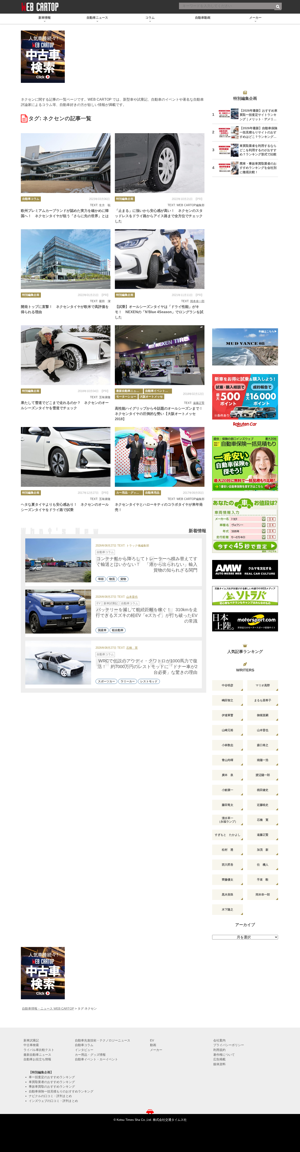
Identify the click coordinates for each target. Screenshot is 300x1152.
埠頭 (101, 579)
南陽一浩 (262, 760)
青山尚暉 (227, 760)
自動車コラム (30, 198)
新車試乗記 (111, 603)
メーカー (156, 1050)
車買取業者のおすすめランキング (52, 1082)
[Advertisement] (245, 255)
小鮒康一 (227, 790)
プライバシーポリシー (228, 1045)
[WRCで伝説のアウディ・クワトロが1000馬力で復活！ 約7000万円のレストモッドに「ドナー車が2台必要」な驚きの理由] (58, 663)
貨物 (123, 579)
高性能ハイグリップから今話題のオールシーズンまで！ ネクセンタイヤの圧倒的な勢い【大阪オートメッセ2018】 (160, 414)
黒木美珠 (227, 894)
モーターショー (126, 396)
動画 (153, 1045)
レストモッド (148, 681)
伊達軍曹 (227, 715)
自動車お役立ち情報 (37, 1059)
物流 (112, 579)
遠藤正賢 (198, 403)
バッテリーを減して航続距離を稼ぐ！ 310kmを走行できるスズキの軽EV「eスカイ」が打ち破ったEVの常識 (146, 615)
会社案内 (219, 1040)
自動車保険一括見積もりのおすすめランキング (61, 1091)
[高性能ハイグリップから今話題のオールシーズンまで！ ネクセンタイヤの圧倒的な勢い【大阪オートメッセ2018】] (159, 355)
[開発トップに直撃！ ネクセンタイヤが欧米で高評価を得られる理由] (65, 259)
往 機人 (262, 864)
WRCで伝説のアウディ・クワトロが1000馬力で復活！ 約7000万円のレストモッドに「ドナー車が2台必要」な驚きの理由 (147, 666)
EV (99, 603)
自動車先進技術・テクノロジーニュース (102, 1040)
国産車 (102, 630)
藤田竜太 (227, 805)
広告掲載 (219, 1059)
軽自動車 (117, 630)
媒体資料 (219, 1064)
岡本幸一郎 (197, 301)
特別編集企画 (124, 198)
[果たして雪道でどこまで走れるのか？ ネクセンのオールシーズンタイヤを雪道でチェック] (65, 355)
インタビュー (84, 1050)
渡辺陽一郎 (263, 775)
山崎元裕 (227, 730)
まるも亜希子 (262, 700)
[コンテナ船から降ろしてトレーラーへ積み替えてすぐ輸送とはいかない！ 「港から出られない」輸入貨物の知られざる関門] (58, 560)
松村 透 (227, 849)
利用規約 (219, 1050)
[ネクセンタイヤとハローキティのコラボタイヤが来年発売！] (159, 457)
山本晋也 (132, 597)
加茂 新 (262, 849)
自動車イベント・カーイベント (158, 390)
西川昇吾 (227, 864)
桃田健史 (262, 790)
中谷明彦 (227, 685)
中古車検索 (31, 1045)
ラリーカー (128, 681)
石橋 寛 (132, 648)
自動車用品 (152, 492)
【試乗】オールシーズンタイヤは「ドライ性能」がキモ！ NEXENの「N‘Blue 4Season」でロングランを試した (159, 312)
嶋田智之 (227, 700)
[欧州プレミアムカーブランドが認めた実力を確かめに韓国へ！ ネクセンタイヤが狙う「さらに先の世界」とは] (65, 163)
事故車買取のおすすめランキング (52, 1086)
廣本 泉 (227, 775)
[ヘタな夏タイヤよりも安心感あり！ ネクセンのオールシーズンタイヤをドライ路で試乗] (65, 457)
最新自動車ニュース (129, 390)
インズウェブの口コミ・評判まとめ (53, 1101)
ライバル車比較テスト (38, 1050)
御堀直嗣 (262, 715)
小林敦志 (227, 745)
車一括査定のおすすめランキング (52, 1077)
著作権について (224, 1054)
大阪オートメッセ (151, 396)
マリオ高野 (263, 685)
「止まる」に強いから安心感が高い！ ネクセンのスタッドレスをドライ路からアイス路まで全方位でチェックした (159, 216)
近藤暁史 (262, 805)
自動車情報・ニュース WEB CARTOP (48, 1008)
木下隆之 (227, 909)
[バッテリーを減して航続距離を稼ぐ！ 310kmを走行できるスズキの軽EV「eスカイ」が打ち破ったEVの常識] (58, 612)
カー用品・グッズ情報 (129, 492)
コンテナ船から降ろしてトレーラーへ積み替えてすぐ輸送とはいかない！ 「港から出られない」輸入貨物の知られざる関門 (146, 564)
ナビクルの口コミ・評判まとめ (50, 1096)
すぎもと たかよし (227, 834)
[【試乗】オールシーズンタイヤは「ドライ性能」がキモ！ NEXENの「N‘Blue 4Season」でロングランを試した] (159, 259)
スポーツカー (106, 681)
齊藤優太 (227, 879)
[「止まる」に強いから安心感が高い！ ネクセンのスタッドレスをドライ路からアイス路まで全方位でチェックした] (159, 163)
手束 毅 (262, 879)
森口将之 (262, 745)
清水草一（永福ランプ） (228, 819)
